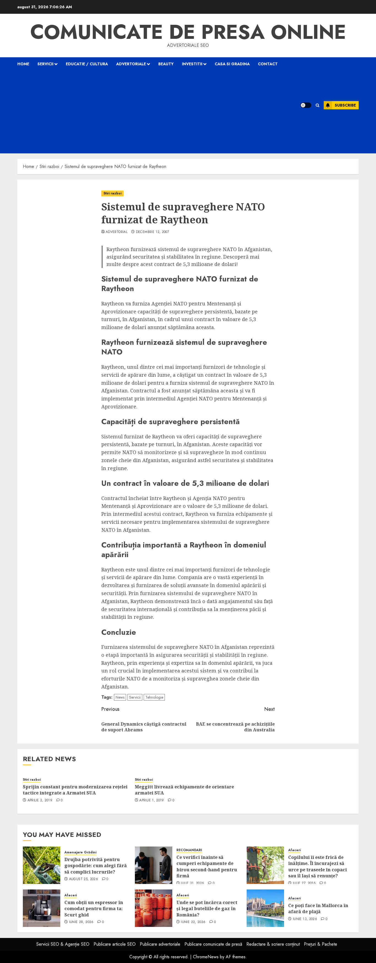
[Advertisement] (152, 112)
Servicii (45, 64)
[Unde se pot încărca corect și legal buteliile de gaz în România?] (153, 908)
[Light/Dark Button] (305, 105)
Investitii (192, 64)
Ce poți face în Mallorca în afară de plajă (318, 908)
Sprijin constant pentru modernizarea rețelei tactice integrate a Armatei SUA (75, 790)
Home (23, 64)
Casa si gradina (232, 64)
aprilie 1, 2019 (151, 800)
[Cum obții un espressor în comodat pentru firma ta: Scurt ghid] (41, 908)
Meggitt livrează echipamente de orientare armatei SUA (184, 790)
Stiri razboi (112, 193)
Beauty (166, 64)
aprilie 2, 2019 (40, 800)
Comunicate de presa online (188, 32)
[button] (317, 105)
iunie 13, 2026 (305, 919)
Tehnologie (154, 697)
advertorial (116, 232)
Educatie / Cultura (87, 64)
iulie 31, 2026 (192, 883)
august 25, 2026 (83, 879)
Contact (268, 64)
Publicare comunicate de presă (213, 944)
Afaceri (294, 850)
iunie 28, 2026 (81, 922)
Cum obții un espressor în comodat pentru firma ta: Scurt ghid (93, 908)
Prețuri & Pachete (320, 944)
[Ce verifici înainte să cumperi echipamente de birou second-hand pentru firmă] (153, 865)
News (120, 697)
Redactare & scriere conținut (273, 944)
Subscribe (345, 105)
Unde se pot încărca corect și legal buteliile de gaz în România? (206, 908)
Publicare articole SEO (115, 944)
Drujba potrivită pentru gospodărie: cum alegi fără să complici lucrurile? (95, 865)
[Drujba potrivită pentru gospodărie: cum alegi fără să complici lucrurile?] (41, 865)
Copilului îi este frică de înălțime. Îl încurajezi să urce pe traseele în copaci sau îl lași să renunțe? (317, 866)
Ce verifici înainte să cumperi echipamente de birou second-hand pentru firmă (206, 866)
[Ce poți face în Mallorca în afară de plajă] (265, 908)
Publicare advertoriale (160, 944)
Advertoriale (131, 64)
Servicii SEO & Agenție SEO (62, 944)
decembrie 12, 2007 (152, 232)
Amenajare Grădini (80, 852)
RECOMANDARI (189, 850)
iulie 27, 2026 (304, 883)
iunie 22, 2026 (193, 922)
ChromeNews (206, 957)
